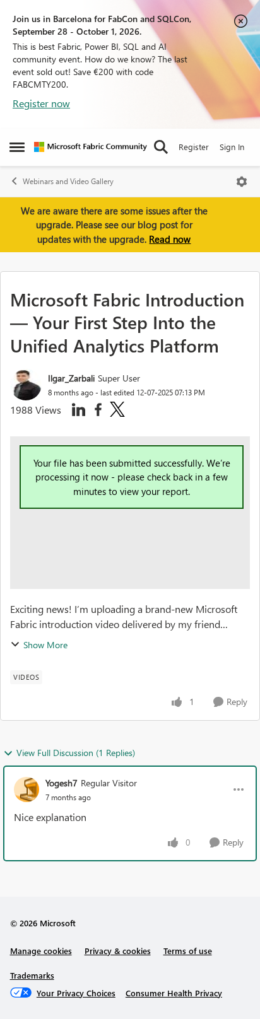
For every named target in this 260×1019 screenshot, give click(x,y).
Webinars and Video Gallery (68, 181)
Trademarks (32, 975)
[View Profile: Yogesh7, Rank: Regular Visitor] (26, 789)
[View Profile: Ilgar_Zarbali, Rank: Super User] (26, 384)
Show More (45, 645)
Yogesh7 (61, 783)
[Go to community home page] (90, 147)
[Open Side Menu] (17, 146)
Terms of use (187, 950)
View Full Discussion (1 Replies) (75, 753)
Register (194, 146)
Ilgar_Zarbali (71, 378)
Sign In (232, 146)
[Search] (160, 146)
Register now (41, 103)
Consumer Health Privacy (174, 992)
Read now (170, 239)
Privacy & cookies (118, 950)
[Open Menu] (242, 181)
